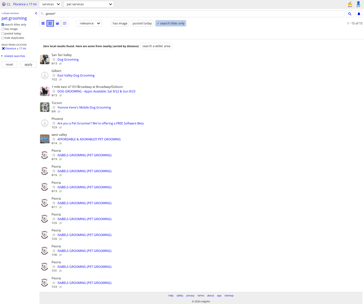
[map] (64, 23)
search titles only (15, 24)
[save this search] (358, 13)
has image (11, 29)
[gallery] (57, 23)
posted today (13, 33)
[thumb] (50, 23)
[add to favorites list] (54, 59)
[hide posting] (61, 63)
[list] (43, 23)
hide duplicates (14, 38)
